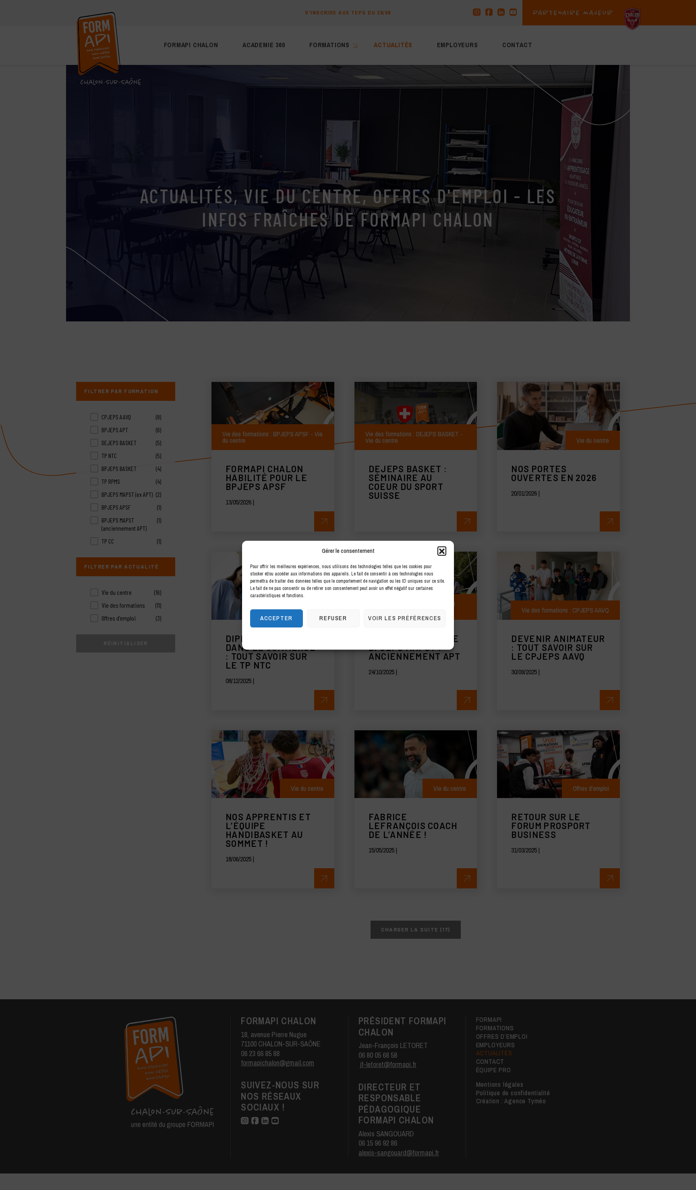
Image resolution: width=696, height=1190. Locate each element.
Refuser (333, 618)
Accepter (276, 618)
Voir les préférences (404, 618)
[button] (442, 551)
